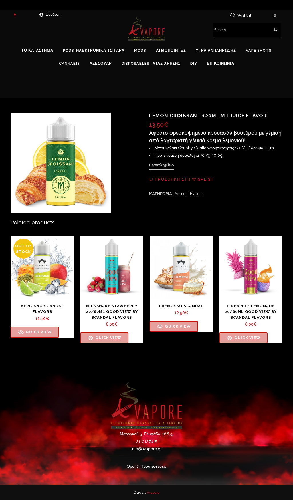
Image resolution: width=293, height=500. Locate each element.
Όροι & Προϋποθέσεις (147, 466)
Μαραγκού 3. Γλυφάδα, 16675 (146, 434)
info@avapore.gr (146, 449)
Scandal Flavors (189, 193)
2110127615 (146, 441)
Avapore (153, 493)
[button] (181, 179)
